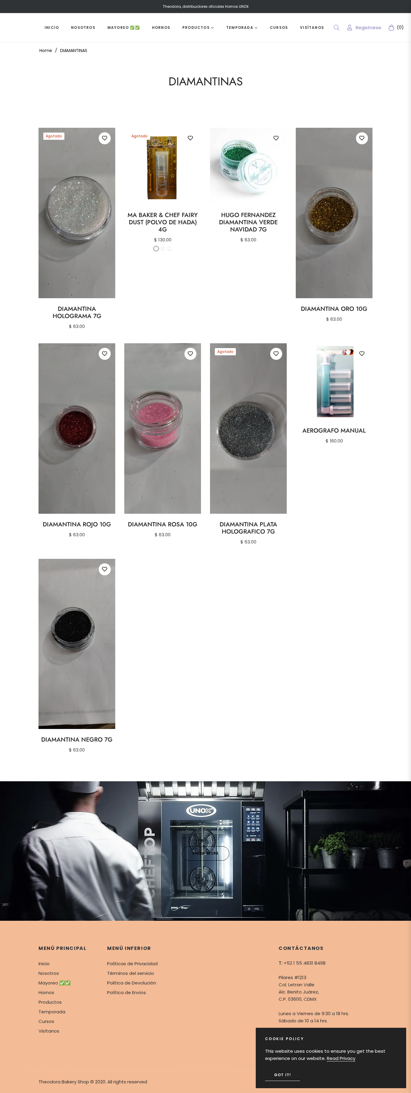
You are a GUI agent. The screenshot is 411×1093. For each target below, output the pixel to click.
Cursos (46, 1021)
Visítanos (49, 1031)
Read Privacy (341, 1058)
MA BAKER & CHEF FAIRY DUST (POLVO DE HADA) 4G (163, 222)
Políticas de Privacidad (132, 963)
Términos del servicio (130, 973)
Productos (50, 1002)
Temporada (52, 1012)
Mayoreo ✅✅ (55, 983)
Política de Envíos (126, 992)
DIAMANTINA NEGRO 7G (77, 739)
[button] (336, 27)
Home (45, 50)
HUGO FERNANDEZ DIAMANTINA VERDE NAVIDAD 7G (248, 222)
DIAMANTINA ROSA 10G (162, 524)
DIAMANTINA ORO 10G (334, 309)
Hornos (46, 992)
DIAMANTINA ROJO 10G (77, 524)
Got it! (282, 1074)
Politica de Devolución (131, 983)
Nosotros (49, 973)
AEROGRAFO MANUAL (334, 430)
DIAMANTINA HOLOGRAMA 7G (77, 312)
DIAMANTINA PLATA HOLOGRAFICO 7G (248, 528)
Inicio (44, 963)
